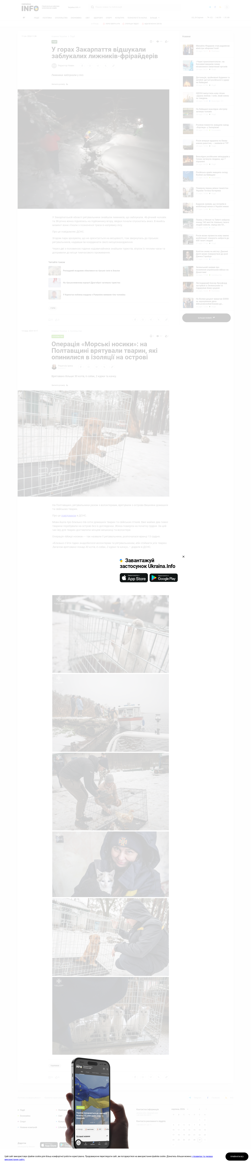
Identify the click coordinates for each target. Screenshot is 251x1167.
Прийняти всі (237, 1156)
